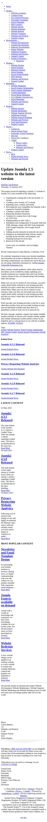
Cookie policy (21, 145)
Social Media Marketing (20, 95)
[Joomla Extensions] (27, 59)
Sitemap (31, 789)
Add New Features (18, 13)
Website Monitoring (19, 111)
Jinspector (20, 61)
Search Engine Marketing (21, 90)
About (8, 127)
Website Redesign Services (7, 646)
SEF (3, 332)
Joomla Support (23, 332)
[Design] (13, 11)
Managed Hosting (18, 70)
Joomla (4, 330)
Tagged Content (17, 38)
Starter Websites (17, 49)
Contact (16, 793)
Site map (14, 136)
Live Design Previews (20, 18)
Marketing (10, 83)
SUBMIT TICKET (15, 323)
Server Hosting (17, 72)
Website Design (17, 27)
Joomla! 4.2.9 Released (13, 373)
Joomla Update (11, 332)
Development (11, 40)
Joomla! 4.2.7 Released (13, 393)
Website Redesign (18, 29)
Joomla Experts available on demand (8, 600)
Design (9, 11)
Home (8, 6)
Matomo (23, 796)
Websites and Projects (19, 36)
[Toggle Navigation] (2, 2)
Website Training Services (21, 113)
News (8, 152)
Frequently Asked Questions (22, 133)
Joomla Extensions (18, 58)
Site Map (23, 817)
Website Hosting (17, 65)
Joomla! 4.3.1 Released (13, 344)
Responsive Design (38, 332)
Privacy (19, 791)
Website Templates (18, 34)
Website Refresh (17, 31)
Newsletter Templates (19, 20)
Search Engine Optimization (22, 88)
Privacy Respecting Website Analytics (20, 364)
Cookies (27, 791)
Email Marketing (17, 99)
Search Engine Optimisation (32, 330)
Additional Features (19, 52)
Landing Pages (17, 15)
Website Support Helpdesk (21, 117)
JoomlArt (4, 334)
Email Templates (17, 22)
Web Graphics (16, 24)
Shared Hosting (17, 68)
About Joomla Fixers (19, 131)
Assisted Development (20, 45)
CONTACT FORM (9, 764)
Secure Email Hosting (19, 74)
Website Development (19, 43)
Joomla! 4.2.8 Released (13, 383)
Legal (14, 140)
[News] (12, 152)
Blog (13, 154)
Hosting (9, 63)
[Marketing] (15, 84)
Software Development (20, 47)
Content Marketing (18, 93)
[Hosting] (13, 63)
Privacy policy (21, 143)
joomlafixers (7, 793)
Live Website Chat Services (22, 97)
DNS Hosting (16, 77)
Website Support (17, 108)
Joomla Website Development (13, 369)
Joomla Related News (19, 156)
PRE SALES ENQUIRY (22, 749)
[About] (12, 127)
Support (9, 106)
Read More (5, 448)
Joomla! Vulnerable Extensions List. (22, 264)
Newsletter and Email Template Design (8, 554)
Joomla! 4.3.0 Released (13, 354)
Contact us (15, 129)
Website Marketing (18, 86)
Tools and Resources (19, 122)
